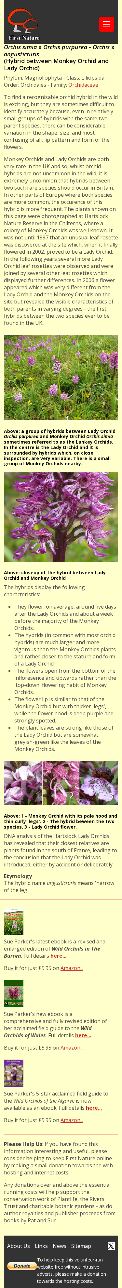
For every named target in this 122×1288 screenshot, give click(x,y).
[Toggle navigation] (106, 24)
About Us (18, 1245)
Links (41, 1245)
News (59, 1245)
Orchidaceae (83, 84)
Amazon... (72, 968)
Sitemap (81, 1245)
